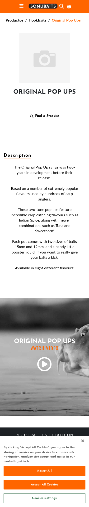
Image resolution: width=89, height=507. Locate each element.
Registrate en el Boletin (44, 435)
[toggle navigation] (21, 6)
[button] (44, 57)
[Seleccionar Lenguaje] (69, 6)
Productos (14, 20)
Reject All (44, 470)
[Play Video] (45, 364)
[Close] (82, 441)
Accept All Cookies (44, 484)
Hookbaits (37, 20)
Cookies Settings (44, 498)
